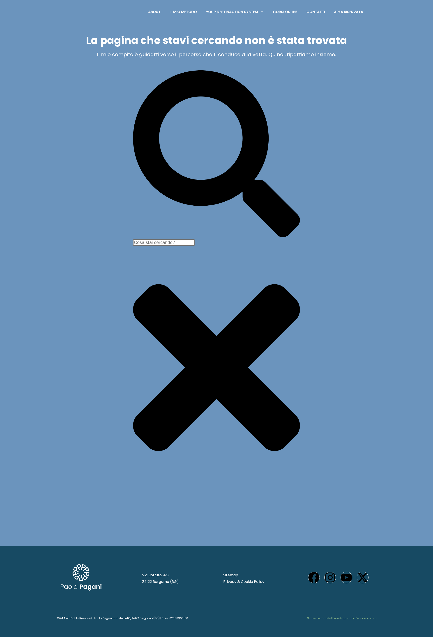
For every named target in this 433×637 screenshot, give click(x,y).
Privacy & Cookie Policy (243, 581)
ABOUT (154, 11)
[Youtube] (346, 577)
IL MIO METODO (183, 11)
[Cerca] (216, 236)
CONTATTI (315, 11)
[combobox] (164, 242)
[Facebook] (314, 577)
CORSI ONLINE (285, 11)
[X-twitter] (363, 577)
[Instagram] (330, 577)
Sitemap (230, 575)
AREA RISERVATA (348, 11)
